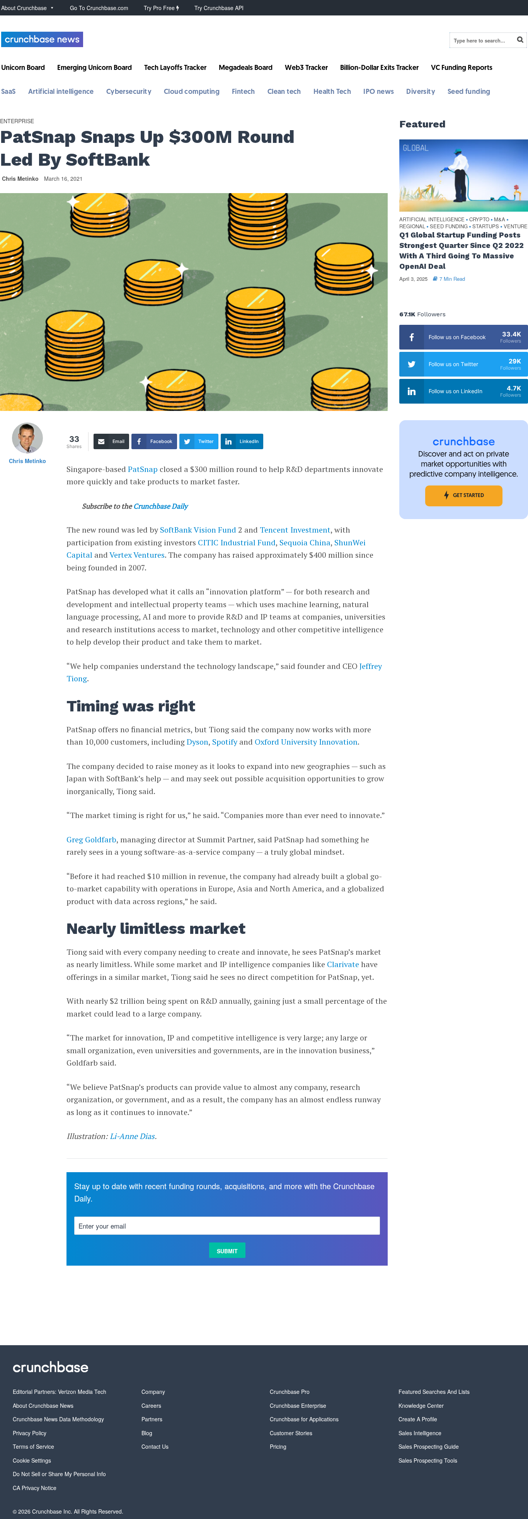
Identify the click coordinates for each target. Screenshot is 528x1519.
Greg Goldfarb (91, 839)
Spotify (224, 742)
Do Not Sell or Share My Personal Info (59, 1474)
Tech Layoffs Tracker (175, 68)
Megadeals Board (246, 68)
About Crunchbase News (43, 1405)
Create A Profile (418, 1419)
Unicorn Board (23, 68)
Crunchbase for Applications (304, 1419)
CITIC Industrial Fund (237, 542)
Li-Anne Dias (132, 1136)
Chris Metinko (20, 178)
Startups (485, 226)
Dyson (197, 742)
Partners (151, 1419)
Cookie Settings (32, 1460)
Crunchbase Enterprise (298, 1405)
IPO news (378, 92)
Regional (412, 226)
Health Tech (332, 92)
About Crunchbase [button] (24, 8)
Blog (146, 1433)
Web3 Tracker (306, 68)
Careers (151, 1405)
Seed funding (469, 92)
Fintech (243, 92)
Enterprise (17, 121)
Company (153, 1391)
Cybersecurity (129, 92)
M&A (499, 219)
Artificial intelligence (61, 92)
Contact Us (155, 1446)
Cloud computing (192, 92)
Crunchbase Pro (290, 1391)
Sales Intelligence (420, 1433)
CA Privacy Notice (34, 1488)
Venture (516, 226)
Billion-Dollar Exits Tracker (379, 68)
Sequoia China (304, 542)
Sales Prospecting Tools (428, 1460)
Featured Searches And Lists (434, 1391)
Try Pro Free (160, 8)
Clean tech (284, 92)
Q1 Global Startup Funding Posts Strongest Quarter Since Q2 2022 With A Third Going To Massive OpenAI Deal (461, 251)
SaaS (8, 92)
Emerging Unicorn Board (94, 68)
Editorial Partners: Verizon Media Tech (59, 1391)
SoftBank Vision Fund (198, 529)
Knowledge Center (421, 1405)
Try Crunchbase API (219, 8)
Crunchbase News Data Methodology (58, 1419)
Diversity (420, 92)
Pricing (278, 1446)
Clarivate (343, 964)
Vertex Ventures (137, 555)
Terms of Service (33, 1446)
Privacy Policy (29, 1433)
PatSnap (143, 469)
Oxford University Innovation (306, 742)
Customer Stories (291, 1433)
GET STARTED (468, 496)
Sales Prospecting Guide (429, 1446)
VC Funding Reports (461, 68)
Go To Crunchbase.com (99, 8)
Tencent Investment (295, 529)
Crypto (479, 219)
